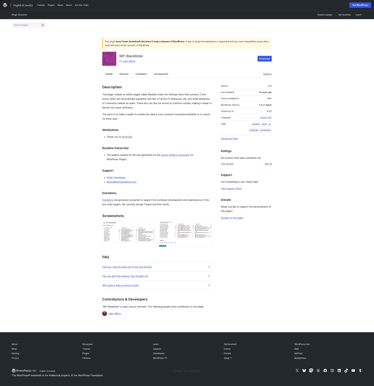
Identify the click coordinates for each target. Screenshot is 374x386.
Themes (86, 349)
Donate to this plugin (232, 217)
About (15, 344)
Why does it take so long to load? (120, 285)
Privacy (15, 358)
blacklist (256, 124)
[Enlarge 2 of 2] (208, 224)
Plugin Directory (19, 14)
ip (270, 124)
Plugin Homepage (116, 177)
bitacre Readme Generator (175, 154)
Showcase (87, 344)
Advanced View (229, 138)
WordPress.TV (160, 358)
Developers (159, 353)
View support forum (231, 188)
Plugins (85, 353)
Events (227, 349)
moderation (265, 130)
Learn (156, 344)
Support (267, 73)
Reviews (124, 73)
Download (264, 58)
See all (268, 163)
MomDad (127, 136)
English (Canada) (47, 371)
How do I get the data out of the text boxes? (127, 267)
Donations (107, 199)
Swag (228, 358)
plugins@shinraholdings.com (121, 181)
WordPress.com (302, 344)
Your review (227, 163)
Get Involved (230, 344)
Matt (297, 349)
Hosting (15, 353)
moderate (254, 130)
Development (161, 73)
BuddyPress (300, 358)
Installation (141, 73)
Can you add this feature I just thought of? (125, 276)
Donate (227, 353)
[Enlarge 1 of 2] (152, 224)
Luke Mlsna (129, 61)
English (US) (266, 117)
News (14, 349)
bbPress (299, 353)
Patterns (86, 358)
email (264, 124)
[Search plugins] (43, 25)
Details (109, 73)
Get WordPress (360, 5)
